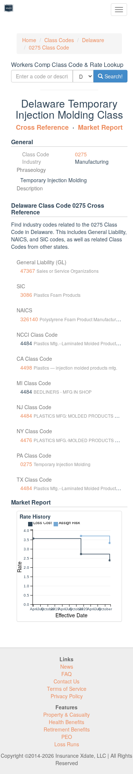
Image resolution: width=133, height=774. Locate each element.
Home (29, 40)
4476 (26, 440)
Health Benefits (66, 722)
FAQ (66, 674)
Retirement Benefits (67, 729)
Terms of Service (66, 688)
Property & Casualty (66, 714)
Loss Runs (66, 744)
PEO (66, 736)
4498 (26, 367)
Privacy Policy (67, 696)
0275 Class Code (49, 47)
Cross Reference (42, 127)
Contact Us (66, 681)
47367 (27, 270)
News (66, 666)
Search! (113, 76)
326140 (29, 319)
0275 (81, 154)
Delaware (93, 40)
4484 (26, 415)
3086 (26, 294)
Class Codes (59, 40)
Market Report (100, 127)
